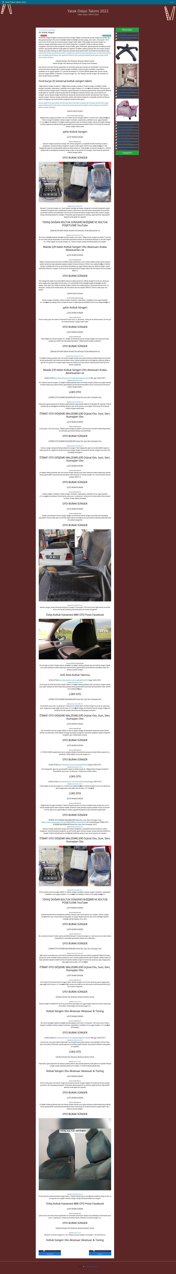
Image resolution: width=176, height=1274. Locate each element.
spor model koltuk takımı (102, 53)
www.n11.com (77, 1001)
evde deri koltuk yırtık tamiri (127, 123)
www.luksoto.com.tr (77, 380)
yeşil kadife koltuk (127, 39)
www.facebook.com (77, 605)
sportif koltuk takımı (59, 53)
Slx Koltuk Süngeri (50, 30)
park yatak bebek (127, 109)
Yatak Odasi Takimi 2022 (15, 2)
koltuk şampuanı (94, 105)
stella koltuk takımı (127, 97)
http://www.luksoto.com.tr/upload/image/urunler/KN (71, 378)
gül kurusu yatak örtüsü (127, 137)
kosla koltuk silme (59, 105)
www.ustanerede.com (77, 402)
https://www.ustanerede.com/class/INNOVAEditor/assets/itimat (64, 822)
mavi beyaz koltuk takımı (127, 146)
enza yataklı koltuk (127, 134)
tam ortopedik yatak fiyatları (48, 55)
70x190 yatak (127, 34)
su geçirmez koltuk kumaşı (75, 53)
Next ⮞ (100, 1254)
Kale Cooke (43, 35)
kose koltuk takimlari (72, 103)
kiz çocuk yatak (127, 75)
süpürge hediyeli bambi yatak (88, 55)
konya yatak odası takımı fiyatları (77, 105)
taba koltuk (89, 53)
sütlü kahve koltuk (45, 53)
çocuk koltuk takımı (127, 140)
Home (172, 2)
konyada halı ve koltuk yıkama (90, 103)
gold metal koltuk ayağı (127, 91)
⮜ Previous (50, 1254)
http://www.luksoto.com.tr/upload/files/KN (72, 680)
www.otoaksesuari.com (77, 235)
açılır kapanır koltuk (127, 132)
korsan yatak (43, 103)
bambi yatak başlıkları (127, 129)
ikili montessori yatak (127, 88)
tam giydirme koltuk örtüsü (68, 55)
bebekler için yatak (127, 94)
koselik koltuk (47, 105)
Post (44, 30)
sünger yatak (103, 55)
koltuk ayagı (127, 52)
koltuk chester (127, 149)
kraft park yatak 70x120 (56, 103)
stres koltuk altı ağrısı (46, 57)
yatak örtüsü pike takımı (127, 126)
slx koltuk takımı (49, 1251)
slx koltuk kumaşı (100, 1251)
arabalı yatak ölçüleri (127, 143)
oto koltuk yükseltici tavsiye (127, 37)
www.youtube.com (77, 206)
